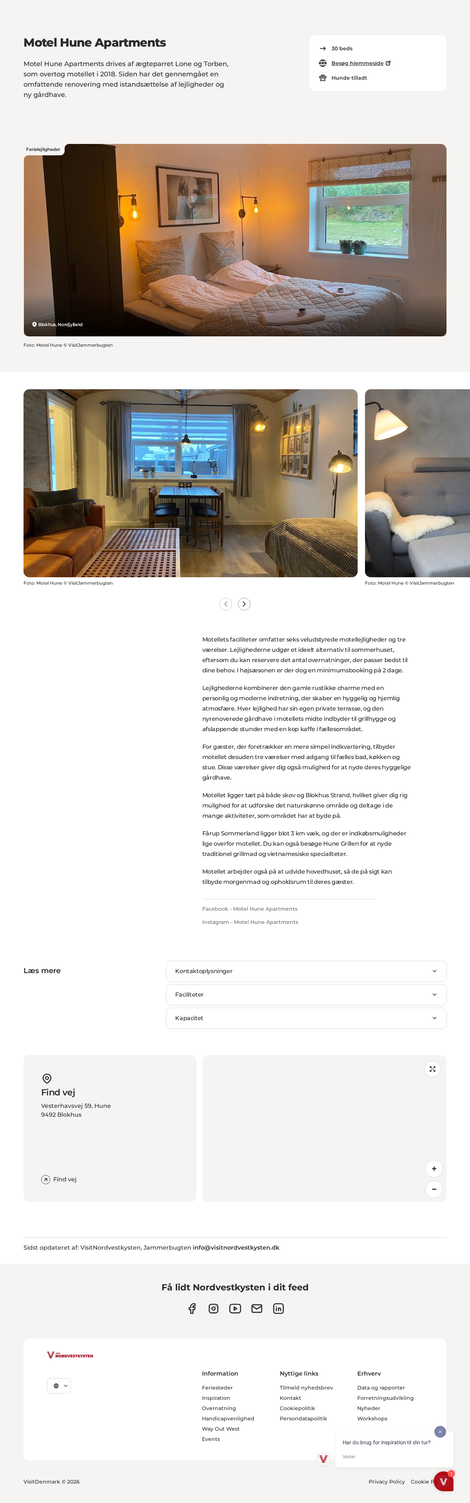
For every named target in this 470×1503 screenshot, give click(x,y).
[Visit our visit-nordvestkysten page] (278, 1308)
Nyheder (368, 1408)
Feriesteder (217, 1387)
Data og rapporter (381, 1387)
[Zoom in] (434, 1169)
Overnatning (219, 1408)
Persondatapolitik (303, 1418)
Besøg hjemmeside (358, 63)
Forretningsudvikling (385, 1398)
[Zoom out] (434, 1189)
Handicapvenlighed (228, 1418)
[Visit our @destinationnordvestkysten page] (235, 1308)
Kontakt (290, 1398)
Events (211, 1439)
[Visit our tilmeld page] (256, 1308)
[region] (324, 1128)
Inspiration (216, 1398)
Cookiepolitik (297, 1408)
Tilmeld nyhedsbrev (306, 1387)
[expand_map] (432, 1069)
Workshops (372, 1418)
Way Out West (221, 1429)
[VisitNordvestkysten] (70, 1355)
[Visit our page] (191, 1308)
